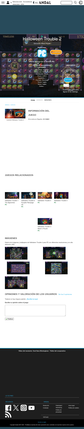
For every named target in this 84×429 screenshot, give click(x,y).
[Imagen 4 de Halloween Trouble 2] (54, 253)
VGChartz (45, 417)
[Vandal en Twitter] (16, 407)
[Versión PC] (42, 53)
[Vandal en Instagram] (23, 407)
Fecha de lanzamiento (42, 65)
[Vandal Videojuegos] (42, 2)
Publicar (10, 319)
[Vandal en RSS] (8, 414)
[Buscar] (75, 2)
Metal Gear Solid (17, 1)
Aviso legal (71, 405)
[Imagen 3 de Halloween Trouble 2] (56, 268)
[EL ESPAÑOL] (81, 3)
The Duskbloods (27, 1)
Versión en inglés (42, 422)
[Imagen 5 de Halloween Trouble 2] (18, 268)
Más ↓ (36, 2)
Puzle (48, 43)
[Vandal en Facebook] (8, 407)
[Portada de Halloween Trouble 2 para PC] (15, 113)
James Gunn (16, 4)
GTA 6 (22, 4)
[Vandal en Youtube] (31, 407)
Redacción (46, 405)
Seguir (68, 80)
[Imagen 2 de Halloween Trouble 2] (16, 282)
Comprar (57, 52)
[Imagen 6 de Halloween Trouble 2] (16, 253)
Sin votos (70, 90)
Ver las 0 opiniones (65, 294)
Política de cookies (73, 408)
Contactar (45, 408)
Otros (43, 43)
